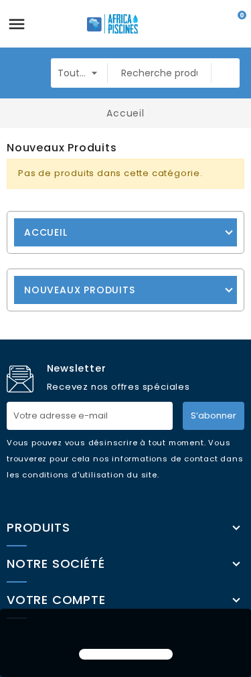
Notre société (55, 564)
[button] (125, 630)
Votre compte (56, 600)
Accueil (46, 232)
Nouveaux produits (79, 290)
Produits (38, 528)
